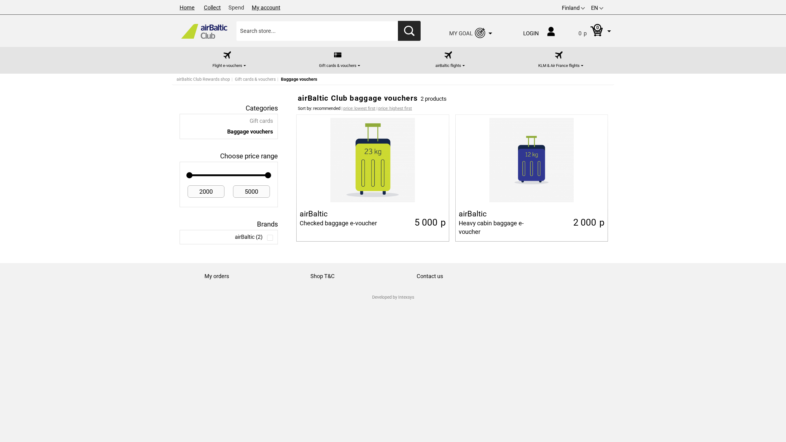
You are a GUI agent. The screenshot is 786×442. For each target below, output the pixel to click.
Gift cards (261, 121)
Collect (212, 7)
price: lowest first (359, 108)
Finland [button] (571, 8)
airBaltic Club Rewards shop (203, 79)
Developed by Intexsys (393, 297)
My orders (216, 276)
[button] (588, 31)
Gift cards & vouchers (255, 79)
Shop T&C (322, 276)
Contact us (430, 276)
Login (531, 33)
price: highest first (395, 108)
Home (187, 7)
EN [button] (595, 8)
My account (266, 7)
